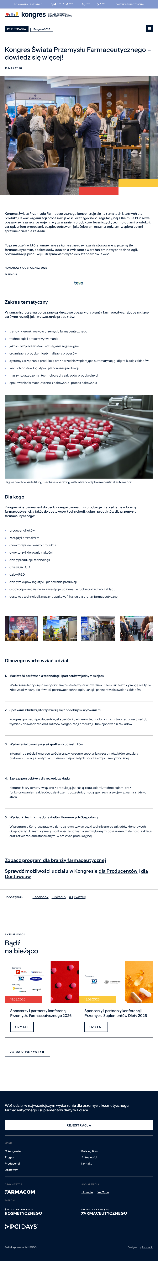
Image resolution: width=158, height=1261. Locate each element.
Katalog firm (89, 1151)
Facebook (41, 897)
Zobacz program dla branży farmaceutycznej (55, 860)
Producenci (12, 1163)
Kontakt (86, 1163)
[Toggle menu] (149, 28)
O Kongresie (13, 1151)
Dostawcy (11, 1170)
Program (10, 1157)
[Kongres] (25, 15)
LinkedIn (59, 897)
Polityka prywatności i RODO (21, 1247)
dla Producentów (118, 871)
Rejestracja (16, 29)
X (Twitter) (77, 897)
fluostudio (147, 1247)
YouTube (103, 1192)
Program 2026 (42, 29)
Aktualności (89, 1157)
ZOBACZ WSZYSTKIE (27, 1052)
